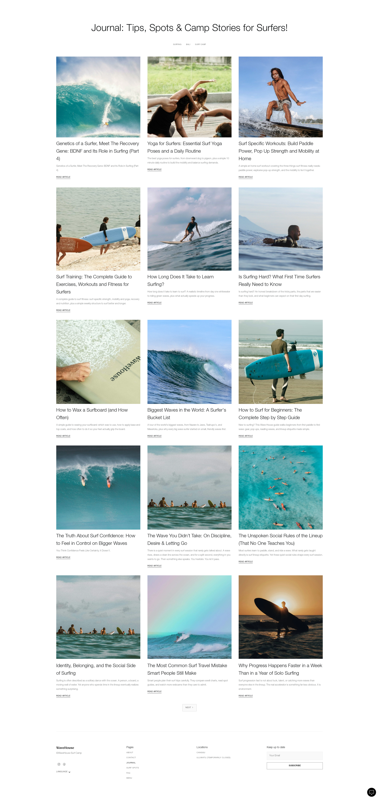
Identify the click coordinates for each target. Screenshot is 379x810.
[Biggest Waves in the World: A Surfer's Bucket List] (189, 362)
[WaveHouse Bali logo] (65, 748)
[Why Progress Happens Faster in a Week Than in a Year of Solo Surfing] (281, 617)
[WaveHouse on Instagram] (59, 764)
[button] (98, 95)
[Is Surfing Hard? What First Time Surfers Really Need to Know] (281, 229)
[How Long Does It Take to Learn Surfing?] (189, 229)
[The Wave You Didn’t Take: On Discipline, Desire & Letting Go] (189, 487)
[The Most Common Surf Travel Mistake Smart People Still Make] (189, 617)
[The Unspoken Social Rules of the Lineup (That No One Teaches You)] (281, 487)
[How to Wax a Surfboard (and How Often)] (98, 362)
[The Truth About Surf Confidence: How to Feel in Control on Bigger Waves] (98, 487)
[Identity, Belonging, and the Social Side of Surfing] (98, 617)
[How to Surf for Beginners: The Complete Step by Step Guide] (281, 362)
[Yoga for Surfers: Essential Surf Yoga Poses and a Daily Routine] (189, 95)
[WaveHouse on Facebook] (64, 764)
